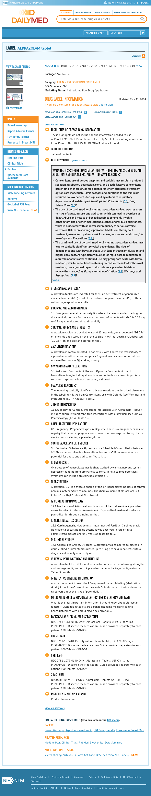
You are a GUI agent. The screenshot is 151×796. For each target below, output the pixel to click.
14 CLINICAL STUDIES (62, 539)
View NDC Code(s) (22, 210)
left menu (113, 720)
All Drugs (66, 12)
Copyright (79, 777)
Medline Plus (15, 158)
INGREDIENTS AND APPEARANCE (68, 694)
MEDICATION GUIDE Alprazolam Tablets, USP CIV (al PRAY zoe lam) (90, 597)
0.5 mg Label (59, 636)
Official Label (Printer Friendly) (60, 117)
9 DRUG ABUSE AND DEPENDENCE (69, 443)
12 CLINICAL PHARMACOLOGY (67, 501)
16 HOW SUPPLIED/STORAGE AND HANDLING (75, 559)
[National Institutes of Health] (6, 2)
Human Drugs (83, 12)
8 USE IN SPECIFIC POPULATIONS (69, 424)
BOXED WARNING (60, 160)
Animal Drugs (102, 12)
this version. (106, 104)
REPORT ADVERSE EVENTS (121, 2)
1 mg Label (57, 655)
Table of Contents (62, 149)
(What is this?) (79, 160)
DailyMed (30, 16)
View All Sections (54, 124)
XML (80, 112)
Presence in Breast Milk (21, 142)
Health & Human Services (110, 788)
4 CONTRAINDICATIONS (63, 347)
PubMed (12, 169)
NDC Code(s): (52, 66)
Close (55, 279)
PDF (74, 112)
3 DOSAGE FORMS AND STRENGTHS (70, 327)
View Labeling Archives (21, 193)
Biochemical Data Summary (17, 176)
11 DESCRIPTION (59, 481)
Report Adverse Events (20, 131)
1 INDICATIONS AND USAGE (65, 289)
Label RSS (136, 56)
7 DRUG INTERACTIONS (63, 404)
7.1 (73, 205)
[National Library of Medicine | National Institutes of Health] (13, 780)
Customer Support (60, 777)
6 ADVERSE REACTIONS (63, 385)
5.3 (73, 275)
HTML (115, 112)
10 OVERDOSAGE (60, 462)
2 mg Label (57, 675)
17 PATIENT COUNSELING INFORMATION (72, 578)
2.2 (120, 271)
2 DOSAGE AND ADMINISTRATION (69, 308)
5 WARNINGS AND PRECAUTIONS (69, 366)
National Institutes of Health (45, 788)
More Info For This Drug (20, 187)
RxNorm (12, 199)
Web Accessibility (109, 777)
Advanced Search (95, 32)
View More (116, 32)
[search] (142, 19)
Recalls (144, 2)
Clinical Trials (15, 163)
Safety (11, 119)
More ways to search (126, 12)
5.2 (90, 238)
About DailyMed (38, 777)
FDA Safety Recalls (18, 137)
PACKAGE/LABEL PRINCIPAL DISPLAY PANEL (74, 617)
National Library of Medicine (26, 2)
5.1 (125, 201)
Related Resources (18, 152)
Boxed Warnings (17, 125)
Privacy (92, 777)
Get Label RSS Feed (18, 204)
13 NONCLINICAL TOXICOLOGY (67, 520)
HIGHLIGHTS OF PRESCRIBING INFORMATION (75, 130)
